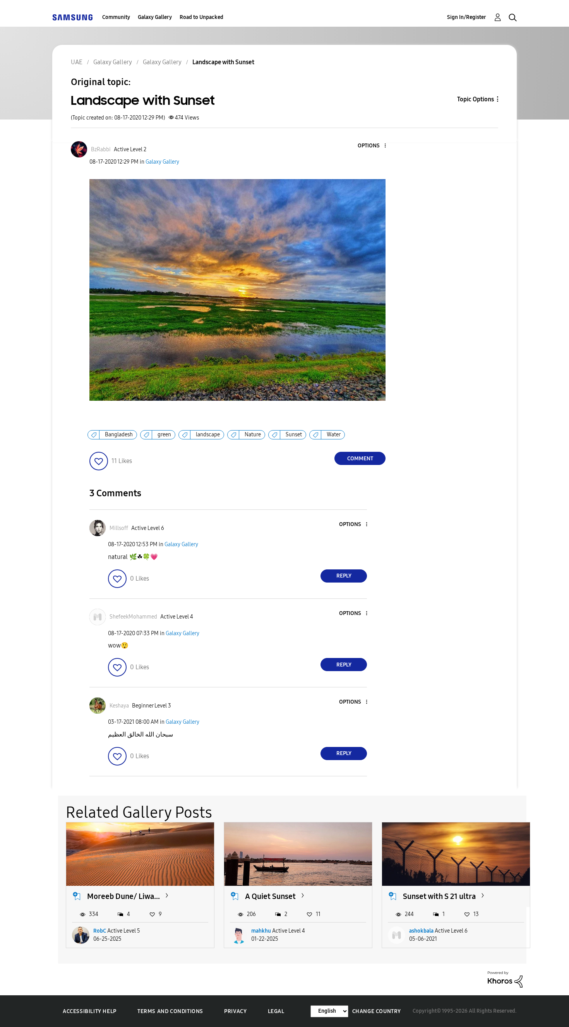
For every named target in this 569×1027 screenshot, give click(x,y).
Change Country (376, 1011)
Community (116, 17)
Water (334, 434)
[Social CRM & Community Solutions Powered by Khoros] (505, 979)
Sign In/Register (466, 17)
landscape (208, 434)
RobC (99, 931)
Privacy (235, 1011)
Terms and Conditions (170, 1011)
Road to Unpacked (201, 17)
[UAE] (72, 17)
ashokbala (421, 931)
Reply (343, 575)
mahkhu (261, 931)
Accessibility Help (90, 1011)
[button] (372, 146)
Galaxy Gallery (155, 17)
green (164, 434)
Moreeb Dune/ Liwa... (123, 896)
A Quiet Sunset (270, 896)
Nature (253, 434)
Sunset (294, 434)
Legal (276, 1011)
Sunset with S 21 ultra (439, 896)
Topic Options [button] (475, 99)
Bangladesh (119, 434)
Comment (360, 458)
